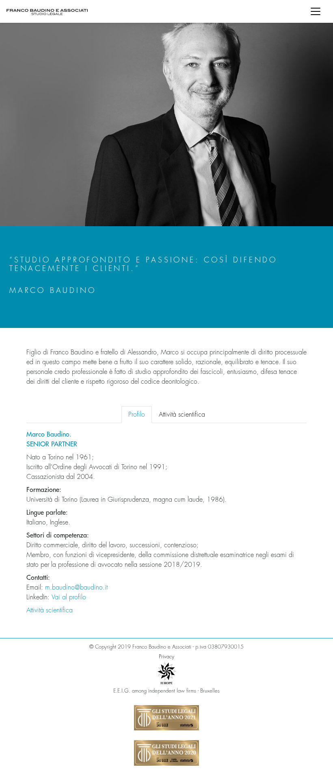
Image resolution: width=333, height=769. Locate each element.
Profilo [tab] (136, 414)
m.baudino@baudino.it (76, 587)
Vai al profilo (69, 597)
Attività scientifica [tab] (182, 414)
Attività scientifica (49, 610)
